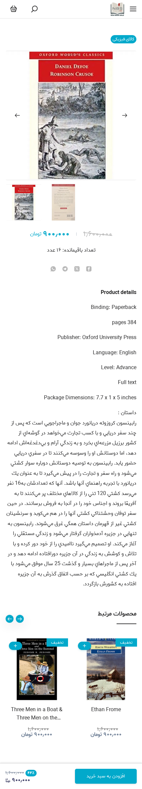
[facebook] (88, 269)
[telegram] (65, 269)
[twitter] (77, 269)
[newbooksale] (117, 9)
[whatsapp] (53, 269)
